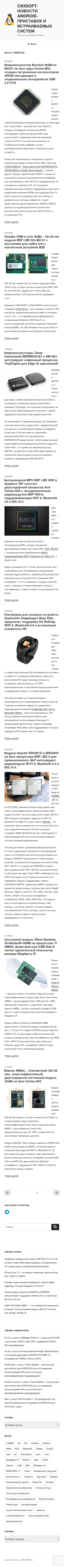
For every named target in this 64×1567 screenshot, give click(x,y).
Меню (34, 43)
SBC (36, 1459)
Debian (39, 1448)
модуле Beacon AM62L (55, 986)
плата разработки (15, 1515)
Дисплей (41, 1476)
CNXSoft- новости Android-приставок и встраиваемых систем (34, 18)
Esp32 (50, 1448)
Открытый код (43, 1487)
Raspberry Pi (12, 1459)
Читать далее (11, 221)
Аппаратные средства (45, 1470)
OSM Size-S (22, 308)
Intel (8, 1454)
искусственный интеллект (19, 1510)
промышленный (14, 1521)
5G (25, 1443)
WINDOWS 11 (13, 1470)
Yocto (27, 1470)
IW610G (46, 821)
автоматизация (29, 1504)
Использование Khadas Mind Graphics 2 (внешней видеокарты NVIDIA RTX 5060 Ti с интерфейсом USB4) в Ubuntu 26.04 (31, 1355)
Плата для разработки (17, 1493)
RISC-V (26, 1459)
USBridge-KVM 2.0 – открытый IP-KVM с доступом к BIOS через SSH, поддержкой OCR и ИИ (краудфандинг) (31, 1341)
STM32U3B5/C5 (12, 166)
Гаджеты (28, 1476)
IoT (15, 1454)
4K (19, 1443)
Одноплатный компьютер (19, 1487)
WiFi (27, 1465)
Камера (53, 1476)
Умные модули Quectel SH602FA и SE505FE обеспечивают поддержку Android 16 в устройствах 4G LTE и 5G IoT (30, 1295)
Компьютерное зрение (17, 1482)
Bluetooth (27, 1448)
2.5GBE (10, 1443)
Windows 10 (40, 1465)
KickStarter (26, 1454)
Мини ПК (37, 1482)
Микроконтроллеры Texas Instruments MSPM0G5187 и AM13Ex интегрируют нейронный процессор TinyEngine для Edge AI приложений (31, 358)
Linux (38, 1454)
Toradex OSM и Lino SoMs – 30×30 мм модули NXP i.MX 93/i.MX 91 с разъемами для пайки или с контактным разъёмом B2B (31, 241)
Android (35, 1443)
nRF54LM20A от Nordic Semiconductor (23, 170)
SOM (45, 1459)
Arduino (46, 1443)
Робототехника (46, 1498)
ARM (8, 1448)
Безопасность (13, 1476)
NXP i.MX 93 (51, 548)
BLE (17, 1448)
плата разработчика (38, 1515)
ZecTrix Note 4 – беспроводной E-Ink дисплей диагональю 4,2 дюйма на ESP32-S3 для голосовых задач (29, 1402)
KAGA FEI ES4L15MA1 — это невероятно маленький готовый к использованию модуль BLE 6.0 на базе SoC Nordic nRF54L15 (31, 1309)
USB (19, 1465)
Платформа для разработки (20, 1498)
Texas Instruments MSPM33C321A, (40, 166)
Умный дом (12, 1504)
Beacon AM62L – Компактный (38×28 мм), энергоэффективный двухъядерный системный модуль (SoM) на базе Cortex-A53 (30, 1075)
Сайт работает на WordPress (18, 1559)
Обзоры (50, 1482)
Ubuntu (9, 1465)
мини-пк (41, 1510)
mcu (47, 1454)
